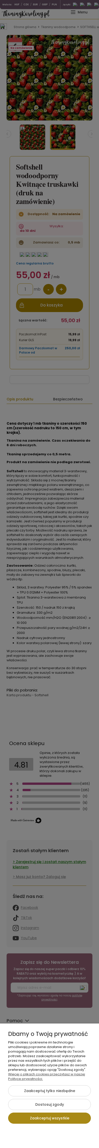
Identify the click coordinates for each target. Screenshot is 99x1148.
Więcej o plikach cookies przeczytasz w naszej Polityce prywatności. (46, 1076)
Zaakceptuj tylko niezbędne (49, 1090)
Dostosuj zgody (49, 1104)
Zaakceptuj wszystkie (49, 1118)
